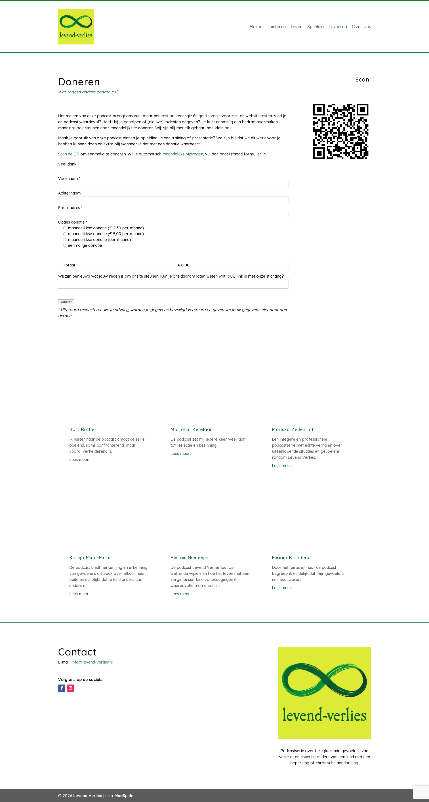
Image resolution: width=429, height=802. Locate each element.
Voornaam (69, 178)
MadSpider (125, 795)
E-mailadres (70, 207)
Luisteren (276, 26)
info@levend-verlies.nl (92, 662)
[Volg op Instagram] (70, 688)
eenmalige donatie (84, 245)
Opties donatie (72, 222)
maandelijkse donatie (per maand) (99, 239)
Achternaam (69, 193)
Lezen (297, 26)
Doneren (338, 26)
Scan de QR (68, 154)
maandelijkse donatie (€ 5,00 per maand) (105, 233)
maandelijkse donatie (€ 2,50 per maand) (105, 227)
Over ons (361, 26)
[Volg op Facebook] (61, 688)
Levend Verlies (87, 795)
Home (256, 26)
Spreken (315, 26)
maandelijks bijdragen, (183, 154)
